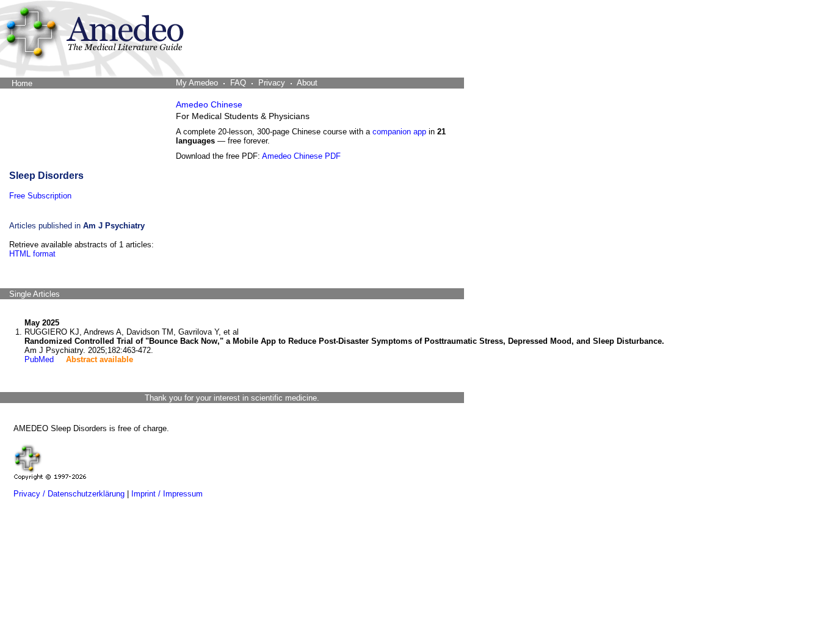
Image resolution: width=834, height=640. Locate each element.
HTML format (32, 253)
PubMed (39, 359)
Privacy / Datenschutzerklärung (69, 493)
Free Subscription (40, 195)
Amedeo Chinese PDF (301, 156)
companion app (399, 131)
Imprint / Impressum (167, 493)
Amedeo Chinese (209, 104)
